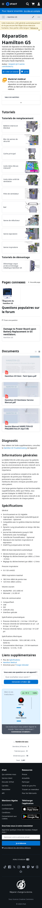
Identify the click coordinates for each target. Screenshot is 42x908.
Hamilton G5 (12, 17)
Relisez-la (34, 28)
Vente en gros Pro (29, 786)
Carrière (5, 786)
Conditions (6, 812)
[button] (27, 4)
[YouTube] (23, 867)
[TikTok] (5, 867)
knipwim (12, 64)
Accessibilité (7, 805)
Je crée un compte (32, 11)
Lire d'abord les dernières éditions (17, 848)
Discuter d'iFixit (8, 782)
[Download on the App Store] (31, 809)
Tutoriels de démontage (16, 257)
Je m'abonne (21, 843)
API (3, 793)
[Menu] (3, 4)
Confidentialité (7, 809)
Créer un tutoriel (11, 72)
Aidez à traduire (19, 859)
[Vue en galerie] (39, 351)
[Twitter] (14, 867)
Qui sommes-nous (9, 774)
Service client (7, 778)
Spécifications (14, 660)
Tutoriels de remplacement (17, 118)
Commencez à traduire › (21, 732)
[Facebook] (9, 867)
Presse (24, 774)
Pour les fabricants (29, 793)
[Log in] (38, 4)
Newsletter (6, 789)
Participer (26, 782)
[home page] (11, 4)
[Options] (3, 17)
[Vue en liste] (36, 351)
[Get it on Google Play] (31, 816)
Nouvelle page (35, 282)
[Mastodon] (28, 867)
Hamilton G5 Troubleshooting (15, 448)
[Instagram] (19, 867)
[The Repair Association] (21, 871)
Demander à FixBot (19, 682)
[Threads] (37, 867)
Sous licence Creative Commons (21, 899)
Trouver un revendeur (30, 789)
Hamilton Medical (10, 662)
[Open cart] (33, 4)
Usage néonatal (22, 665)
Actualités (26, 778)
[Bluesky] (33, 867)
